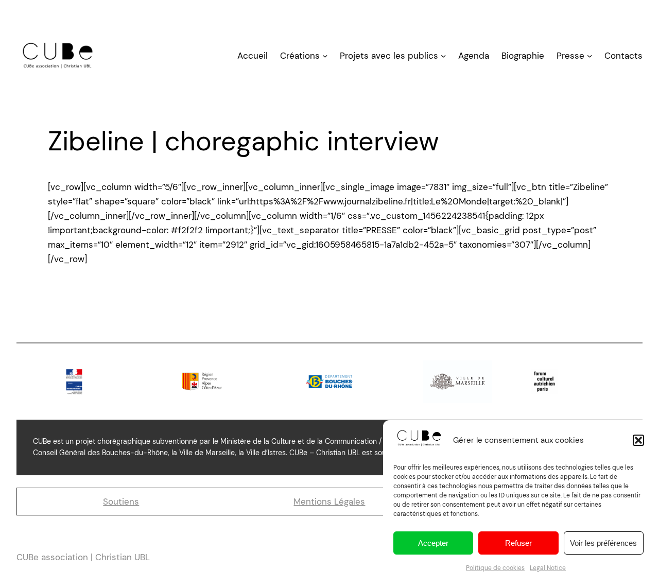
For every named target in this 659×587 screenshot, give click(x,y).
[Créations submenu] (324, 55)
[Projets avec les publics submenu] (443, 55)
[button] (638, 440)
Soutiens (121, 501)
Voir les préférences (603, 543)
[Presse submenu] (589, 55)
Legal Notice (548, 568)
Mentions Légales (329, 501)
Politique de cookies (495, 568)
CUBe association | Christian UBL (83, 557)
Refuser (518, 543)
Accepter (433, 543)
